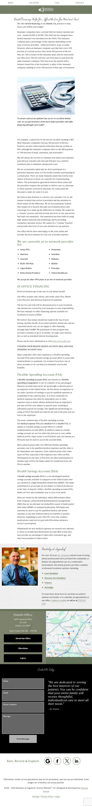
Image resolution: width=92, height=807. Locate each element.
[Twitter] (67, 761)
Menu (11, 3)
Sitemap (35, 796)
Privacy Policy (47, 796)
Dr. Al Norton (64, 555)
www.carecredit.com (61, 341)
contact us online (58, 600)
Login (57, 796)
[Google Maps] (48, 761)
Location (34, 3)
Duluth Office (23, 615)
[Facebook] (57, 761)
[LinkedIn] (76, 761)
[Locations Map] (69, 633)
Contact (79, 3)
